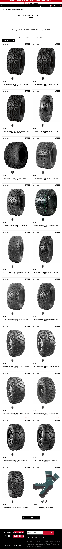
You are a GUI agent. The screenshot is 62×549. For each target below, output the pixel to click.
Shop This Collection (31, 517)
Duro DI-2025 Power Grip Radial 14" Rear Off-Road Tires (16, 507)
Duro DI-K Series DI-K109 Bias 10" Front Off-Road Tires (46, 319)
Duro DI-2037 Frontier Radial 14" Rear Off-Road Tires (46, 413)
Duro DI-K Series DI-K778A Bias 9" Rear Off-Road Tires (15, 178)
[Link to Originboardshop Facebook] (28, 537)
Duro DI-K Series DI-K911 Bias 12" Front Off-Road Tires (46, 131)
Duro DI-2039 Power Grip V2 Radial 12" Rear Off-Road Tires (16, 413)
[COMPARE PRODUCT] (5, 44)
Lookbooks (16, 542)
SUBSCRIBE (48, 532)
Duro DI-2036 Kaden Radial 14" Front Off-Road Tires (15, 460)
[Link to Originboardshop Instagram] (36, 537)
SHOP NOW (49, 0)
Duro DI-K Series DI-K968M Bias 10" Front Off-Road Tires (16, 84)
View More (55, 40)
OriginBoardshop (7, 545)
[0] (50, 6)
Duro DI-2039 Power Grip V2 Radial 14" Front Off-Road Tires (16, 366)
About (4, 539)
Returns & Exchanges (19, 539)
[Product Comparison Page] (45, 6)
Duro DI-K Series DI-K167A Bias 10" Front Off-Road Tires (16, 319)
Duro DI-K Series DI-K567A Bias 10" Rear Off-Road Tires (46, 225)
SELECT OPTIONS (26, 135)
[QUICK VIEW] (7, 44)
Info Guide (5, 542)
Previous (10, 78)
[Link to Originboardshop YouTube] (39, 537)
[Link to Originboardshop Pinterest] (43, 537)
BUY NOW (27, 88)
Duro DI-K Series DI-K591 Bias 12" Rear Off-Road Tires (16, 225)
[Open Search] (55, 6)
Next (21, 78)
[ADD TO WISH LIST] (3, 44)
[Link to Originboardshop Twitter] (32, 537)
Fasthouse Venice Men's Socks (46, 507)
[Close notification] (59, 1)
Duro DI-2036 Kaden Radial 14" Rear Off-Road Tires (46, 460)
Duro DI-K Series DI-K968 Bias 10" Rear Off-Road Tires (46, 84)
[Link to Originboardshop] (31, 3)
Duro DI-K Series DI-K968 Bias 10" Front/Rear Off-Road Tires (16, 131)
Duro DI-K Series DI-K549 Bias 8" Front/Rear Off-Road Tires (16, 272)
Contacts (10, 539)
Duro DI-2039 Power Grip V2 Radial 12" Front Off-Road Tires (46, 366)
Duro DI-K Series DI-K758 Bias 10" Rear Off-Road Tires (46, 178)
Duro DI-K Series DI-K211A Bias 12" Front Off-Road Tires (46, 272)
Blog (11, 542)
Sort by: (4, 22)
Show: (54, 22)
